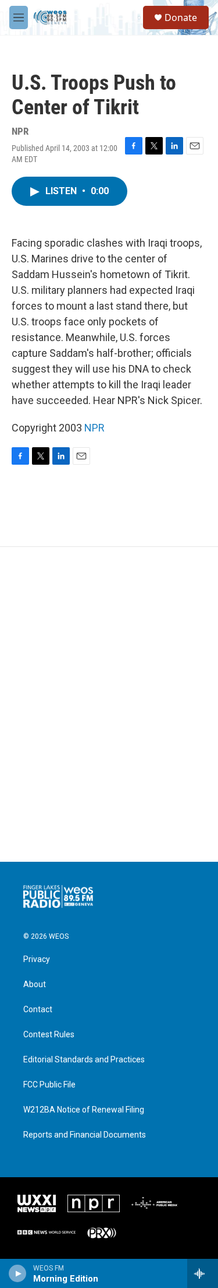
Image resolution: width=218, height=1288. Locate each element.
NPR (94, 428)
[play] (17, 1273)
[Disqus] (109, 704)
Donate (181, 17)
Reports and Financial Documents (84, 1135)
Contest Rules (48, 1034)
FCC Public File (49, 1084)
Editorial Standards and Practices (84, 1059)
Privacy (36, 959)
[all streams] (202, 1273)
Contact (37, 1009)
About (34, 984)
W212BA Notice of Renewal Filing (83, 1109)
